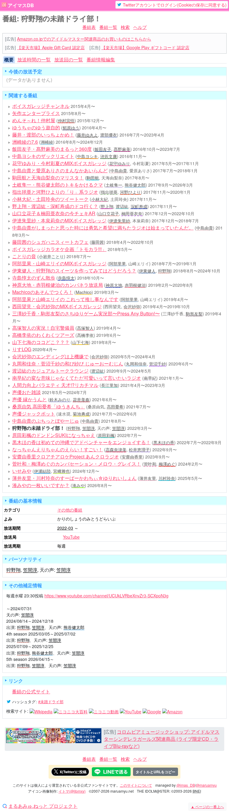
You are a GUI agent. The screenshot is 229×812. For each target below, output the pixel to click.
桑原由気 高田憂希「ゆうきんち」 (48, 406)
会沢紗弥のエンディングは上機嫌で (50, 356)
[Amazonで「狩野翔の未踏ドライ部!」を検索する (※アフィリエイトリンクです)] (172, 711)
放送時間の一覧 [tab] (34, 59)
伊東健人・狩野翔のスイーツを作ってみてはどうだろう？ (74, 270)
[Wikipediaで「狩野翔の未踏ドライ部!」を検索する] (41, 711)
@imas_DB (186, 785)
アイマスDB (21, 5)
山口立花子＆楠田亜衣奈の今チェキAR (53, 213)
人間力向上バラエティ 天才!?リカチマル (55, 385)
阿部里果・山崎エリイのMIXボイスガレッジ (59, 263)
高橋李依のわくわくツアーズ (43, 334)
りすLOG (21, 349)
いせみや (21, 470)
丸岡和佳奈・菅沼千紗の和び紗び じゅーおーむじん (67, 363)
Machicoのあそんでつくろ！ (42, 292)
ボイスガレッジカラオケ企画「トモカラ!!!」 (59, 249)
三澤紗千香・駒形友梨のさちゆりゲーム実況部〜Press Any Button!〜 (86, 313)
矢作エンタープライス (36, 113)
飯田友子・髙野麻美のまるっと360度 (52, 148)
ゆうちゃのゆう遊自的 (36, 127)
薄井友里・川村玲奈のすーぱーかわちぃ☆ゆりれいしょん (74, 478)
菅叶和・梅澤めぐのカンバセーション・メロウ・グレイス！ (76, 463)
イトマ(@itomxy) (72, 791)
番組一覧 (108, 27)
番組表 (89, 27)
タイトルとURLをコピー (155, 771)
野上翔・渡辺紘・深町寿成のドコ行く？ (55, 206)
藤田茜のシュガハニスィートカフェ (50, 241)
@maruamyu (206, 785)
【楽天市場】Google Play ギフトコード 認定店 (145, 47)
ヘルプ (140, 27)
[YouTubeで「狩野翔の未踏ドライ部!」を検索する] (130, 711)
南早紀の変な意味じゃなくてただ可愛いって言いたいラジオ (76, 377)
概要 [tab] (9, 59)
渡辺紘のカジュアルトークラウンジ (50, 370)
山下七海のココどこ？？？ (40, 342)
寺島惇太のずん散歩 (33, 277)
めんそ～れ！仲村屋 (33, 120)
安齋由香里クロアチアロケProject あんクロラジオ (65, 456)
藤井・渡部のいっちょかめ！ (43, 134)
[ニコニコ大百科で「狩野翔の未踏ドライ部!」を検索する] (71, 711)
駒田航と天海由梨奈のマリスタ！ (48, 177)
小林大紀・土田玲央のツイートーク (50, 199)
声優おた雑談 (26, 392)
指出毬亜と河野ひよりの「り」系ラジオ (55, 191)
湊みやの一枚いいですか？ (40, 485)
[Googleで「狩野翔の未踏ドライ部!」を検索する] (152, 711)
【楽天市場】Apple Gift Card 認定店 (51, 47)
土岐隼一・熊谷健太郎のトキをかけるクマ (57, 184)
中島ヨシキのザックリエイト (43, 156)
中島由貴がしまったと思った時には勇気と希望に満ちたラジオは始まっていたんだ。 (103, 227)
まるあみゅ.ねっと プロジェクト (43, 806)
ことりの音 (24, 256)
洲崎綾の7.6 (25, 141)
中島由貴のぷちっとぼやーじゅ (45, 420)
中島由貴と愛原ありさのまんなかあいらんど (60, 170)
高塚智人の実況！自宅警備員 (43, 327)
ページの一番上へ (207, 806)
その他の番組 (69, 510)
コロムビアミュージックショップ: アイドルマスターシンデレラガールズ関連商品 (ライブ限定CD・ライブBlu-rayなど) (161, 738)
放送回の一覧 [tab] (68, 59)
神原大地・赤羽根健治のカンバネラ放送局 (57, 284)
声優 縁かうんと (29, 399)
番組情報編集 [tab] (100, 59)
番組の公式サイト (31, 691)
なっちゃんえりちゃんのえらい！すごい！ (57, 449)
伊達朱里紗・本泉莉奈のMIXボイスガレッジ (59, 220)
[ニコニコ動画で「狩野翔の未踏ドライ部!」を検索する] (104, 711)
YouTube (71, 537)
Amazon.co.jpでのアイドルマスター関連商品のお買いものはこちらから (84, 39)
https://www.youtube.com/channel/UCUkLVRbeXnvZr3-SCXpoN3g (106, 596)
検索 (125, 27)
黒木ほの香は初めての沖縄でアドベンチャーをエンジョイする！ (81, 442)
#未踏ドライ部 (51, 701)
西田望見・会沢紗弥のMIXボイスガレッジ (57, 306)
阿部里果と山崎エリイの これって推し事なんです (65, 299)
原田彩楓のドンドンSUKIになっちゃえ (53, 435)
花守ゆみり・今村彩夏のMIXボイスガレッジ (59, 163)
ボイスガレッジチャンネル (40, 106)
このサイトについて (136, 785)
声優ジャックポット (33, 413)
